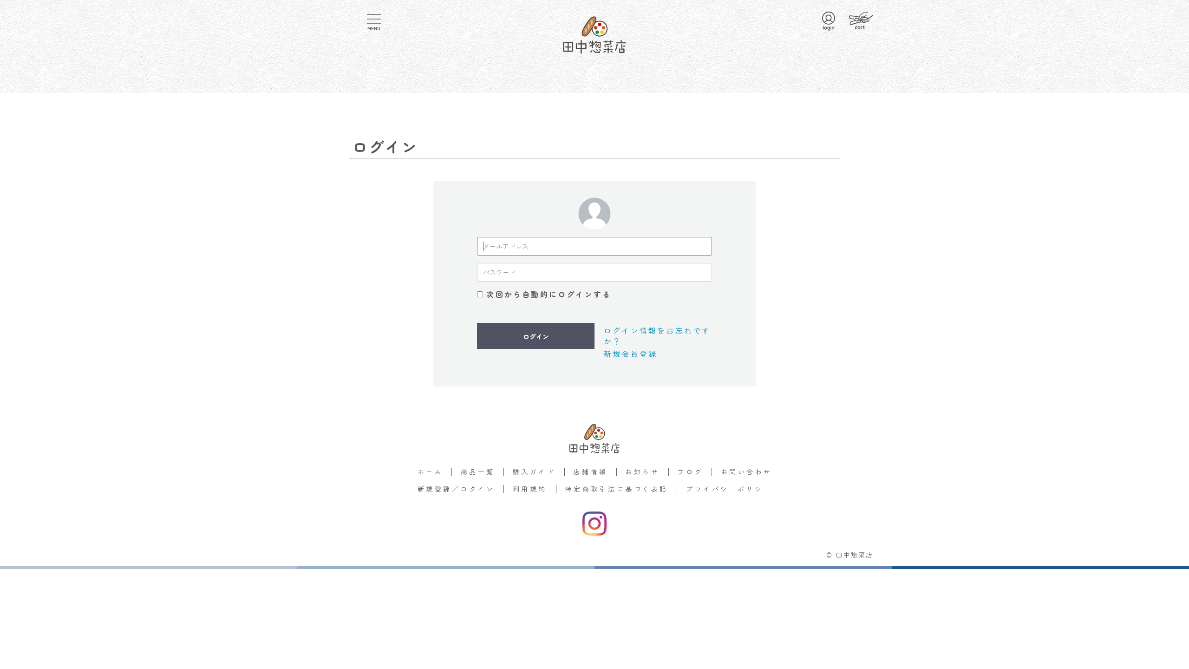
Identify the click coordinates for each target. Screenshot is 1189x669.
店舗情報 (590, 471)
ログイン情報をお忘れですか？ (657, 335)
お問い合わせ (746, 471)
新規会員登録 (630, 353)
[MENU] (374, 19)
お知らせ (642, 471)
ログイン (536, 336)
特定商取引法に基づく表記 (616, 488)
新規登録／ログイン (456, 488)
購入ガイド (534, 471)
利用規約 (530, 488)
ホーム (430, 471)
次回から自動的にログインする (548, 294)
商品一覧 (478, 471)
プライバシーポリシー (729, 488)
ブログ (690, 471)
